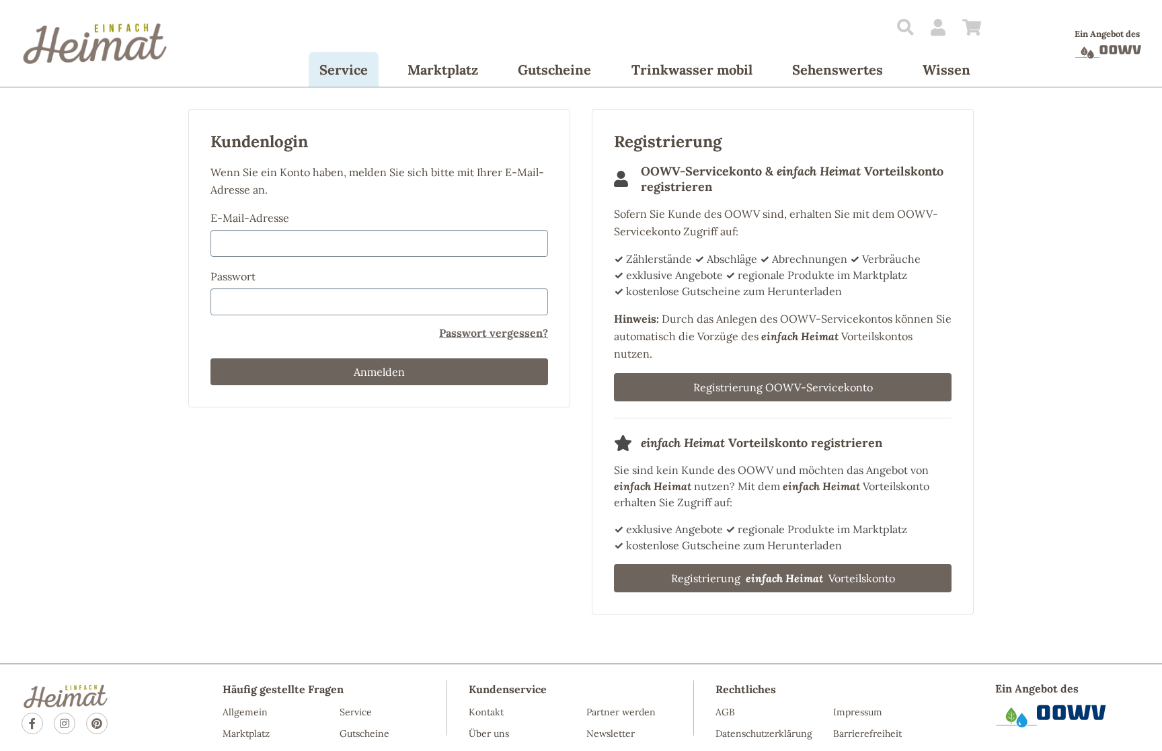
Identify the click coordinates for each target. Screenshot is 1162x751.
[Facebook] (32, 723)
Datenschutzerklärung (763, 733)
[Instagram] (64, 723)
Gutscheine (364, 733)
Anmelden (379, 372)
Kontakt (486, 712)
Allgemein (245, 712)
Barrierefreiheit (867, 733)
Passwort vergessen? (493, 333)
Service (356, 712)
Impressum (857, 712)
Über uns (489, 733)
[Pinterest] (97, 723)
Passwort (233, 276)
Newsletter (610, 733)
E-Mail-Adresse (249, 218)
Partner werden (621, 712)
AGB (725, 712)
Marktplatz (246, 733)
